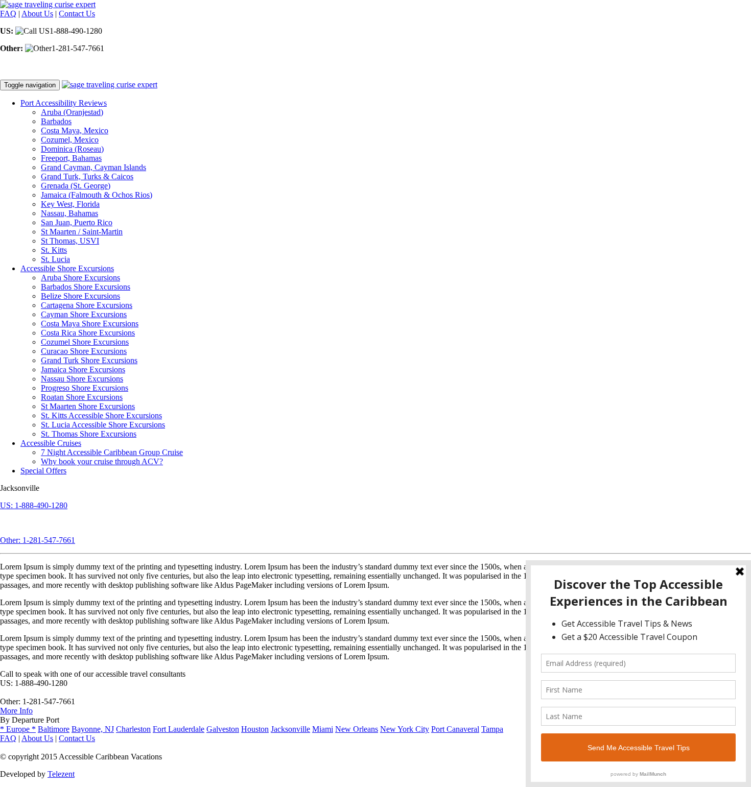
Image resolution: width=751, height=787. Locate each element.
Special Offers (43, 470)
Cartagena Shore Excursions (86, 305)
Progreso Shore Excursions (84, 388)
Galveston (222, 729)
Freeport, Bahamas (71, 158)
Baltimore (53, 729)
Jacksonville (290, 729)
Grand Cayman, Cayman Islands (93, 167)
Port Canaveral (455, 729)
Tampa (492, 729)
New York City (404, 729)
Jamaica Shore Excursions (83, 369)
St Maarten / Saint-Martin (82, 231)
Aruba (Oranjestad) (72, 112)
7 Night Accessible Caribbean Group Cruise (112, 452)
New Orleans (356, 729)
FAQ (8, 13)
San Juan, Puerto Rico (76, 222)
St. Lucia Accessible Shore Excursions (103, 424)
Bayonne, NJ (93, 729)
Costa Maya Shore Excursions (89, 323)
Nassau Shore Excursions (82, 378)
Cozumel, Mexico (70, 139)
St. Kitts (54, 250)
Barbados (56, 121)
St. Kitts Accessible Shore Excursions (101, 415)
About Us (37, 13)
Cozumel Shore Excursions (85, 342)
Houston (255, 729)
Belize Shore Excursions (80, 296)
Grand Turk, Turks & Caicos (87, 176)
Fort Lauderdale (178, 729)
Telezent (61, 774)
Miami (322, 729)
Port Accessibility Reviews (63, 103)
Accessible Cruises (50, 443)
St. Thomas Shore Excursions (88, 434)
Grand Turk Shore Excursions (89, 360)
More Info (16, 710)
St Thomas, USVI (70, 240)
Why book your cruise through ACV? (102, 461)
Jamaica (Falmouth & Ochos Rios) (96, 194)
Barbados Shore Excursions (85, 286)
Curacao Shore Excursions (84, 351)
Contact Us (77, 13)
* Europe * (18, 729)
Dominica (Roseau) (72, 149)
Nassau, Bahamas (69, 213)
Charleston (133, 729)
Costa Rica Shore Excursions (88, 332)
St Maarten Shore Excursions (88, 406)
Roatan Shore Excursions (82, 397)
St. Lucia (55, 259)
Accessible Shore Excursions (67, 268)
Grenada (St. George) (75, 185)
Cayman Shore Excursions (84, 314)
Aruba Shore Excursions (80, 277)
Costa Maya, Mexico (74, 130)
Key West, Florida (70, 204)
